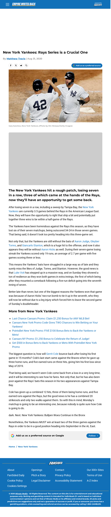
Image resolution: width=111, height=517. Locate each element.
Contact (59, 469)
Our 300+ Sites (95, 469)
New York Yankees (27, 446)
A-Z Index (92, 480)
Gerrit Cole (52, 353)
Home (12, 446)
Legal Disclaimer (40, 480)
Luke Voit (19, 272)
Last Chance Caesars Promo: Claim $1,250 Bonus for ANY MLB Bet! (51, 318)
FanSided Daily (15, 475)
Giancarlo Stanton (32, 245)
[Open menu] (7, 4)
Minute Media (21, 494)
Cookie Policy (15, 480)
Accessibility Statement (68, 480)
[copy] (26, 65)
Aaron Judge (82, 241)
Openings (36, 469)
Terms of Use (94, 475)
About (10, 469)
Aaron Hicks (48, 249)
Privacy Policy (63, 475)
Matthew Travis (16, 58)
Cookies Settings (17, 485)
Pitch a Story (38, 475)
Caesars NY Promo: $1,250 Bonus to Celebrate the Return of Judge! (50, 338)
